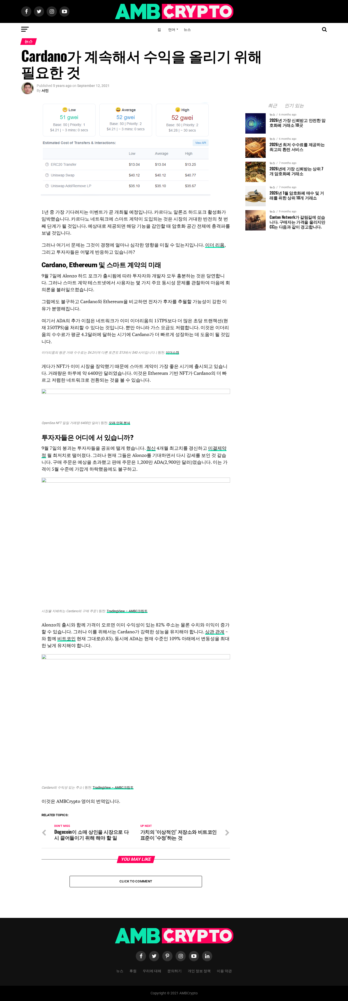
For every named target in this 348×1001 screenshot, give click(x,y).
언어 (171, 29)
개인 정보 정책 (199, 970)
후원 (133, 970)
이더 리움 (214, 245)
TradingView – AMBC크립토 (127, 611)
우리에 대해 (152, 970)
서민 (45, 90)
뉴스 (187, 29)
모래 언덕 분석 (119, 423)
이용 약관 (224, 970)
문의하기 (174, 970)
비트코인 (66, 638)
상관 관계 (214, 632)
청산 (151, 448)
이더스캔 (172, 352)
